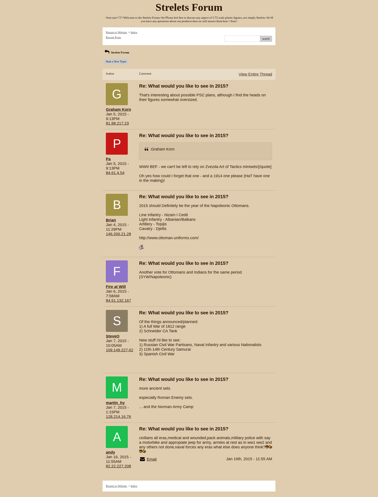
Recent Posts (113, 37)
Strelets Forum (119, 52)
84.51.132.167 (118, 300)
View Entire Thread (255, 74)
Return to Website (116, 32)
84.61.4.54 (115, 173)
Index (134, 32)
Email (152, 459)
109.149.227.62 (119, 350)
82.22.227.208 (118, 466)
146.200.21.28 (118, 234)
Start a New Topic (116, 61)
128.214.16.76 (118, 416)
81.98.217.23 (117, 123)
